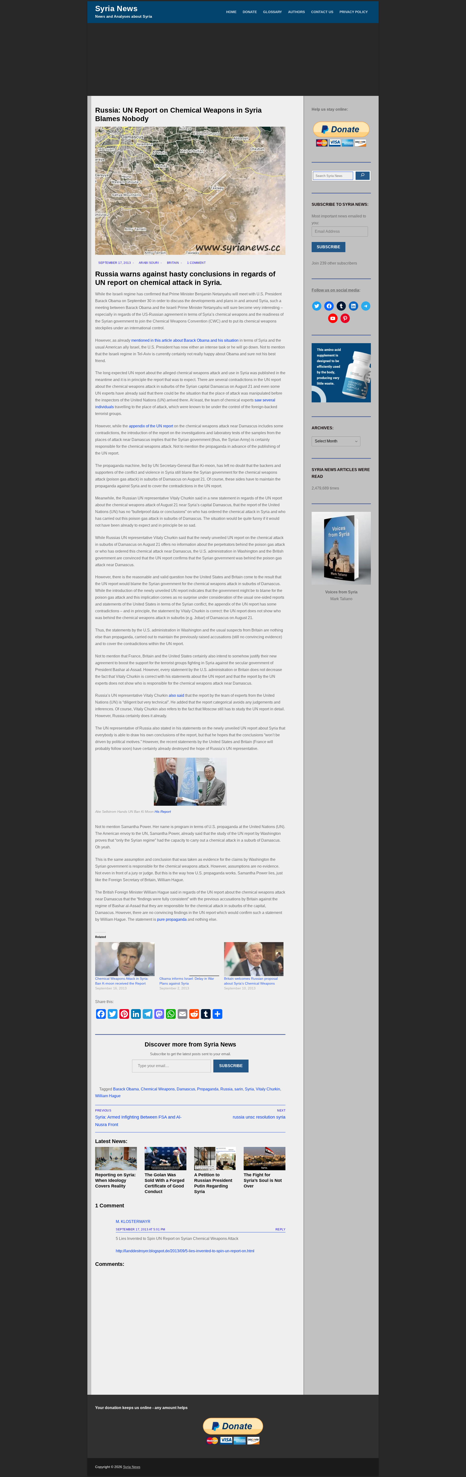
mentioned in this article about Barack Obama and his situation (185, 340)
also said (176, 695)
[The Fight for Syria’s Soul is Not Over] (264, 1158)
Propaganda (207, 1089)
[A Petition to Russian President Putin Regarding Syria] (215, 1158)
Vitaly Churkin (268, 1089)
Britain (172, 262)
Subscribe (231, 1066)
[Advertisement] (233, 59)
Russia (226, 1089)
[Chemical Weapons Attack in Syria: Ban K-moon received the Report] (125, 959)
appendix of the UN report (151, 426)
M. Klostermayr (133, 1222)
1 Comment (196, 262)
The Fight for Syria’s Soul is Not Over (263, 1180)
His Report (163, 811)
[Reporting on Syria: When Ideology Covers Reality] (116, 1158)
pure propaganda (172, 919)
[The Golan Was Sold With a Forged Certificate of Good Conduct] (165, 1158)
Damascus (186, 1089)
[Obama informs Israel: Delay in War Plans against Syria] (189, 959)
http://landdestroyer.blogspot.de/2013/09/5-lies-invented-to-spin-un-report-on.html (185, 1251)
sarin (238, 1089)
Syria (249, 1089)
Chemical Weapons (158, 1089)
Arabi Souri (148, 262)
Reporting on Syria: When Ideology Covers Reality (115, 1180)
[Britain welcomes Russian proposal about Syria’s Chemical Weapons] (253, 959)
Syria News (116, 8)
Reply (280, 1229)
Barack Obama (126, 1089)
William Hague (108, 1096)
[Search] (363, 176)
